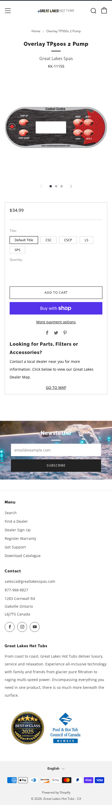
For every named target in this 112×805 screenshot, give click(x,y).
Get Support (15, 547)
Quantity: (16, 259)
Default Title (24, 240)
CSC (49, 240)
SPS (17, 249)
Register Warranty (20, 538)
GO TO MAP (56, 387)
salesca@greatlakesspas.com (30, 581)
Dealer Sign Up (18, 529)
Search (11, 512)
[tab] (50, 186)
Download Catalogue (23, 555)
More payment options (56, 321)
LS (86, 240)
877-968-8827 (16, 589)
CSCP (68, 240)
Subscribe (56, 465)
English (53, 768)
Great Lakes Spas (56, 58)
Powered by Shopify (56, 792)
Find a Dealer (16, 521)
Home (36, 31)
